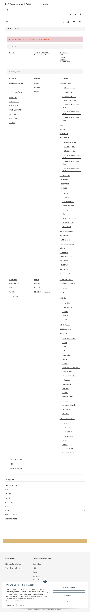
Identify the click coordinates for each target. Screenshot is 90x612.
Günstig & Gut (67, 307)
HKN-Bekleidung (65, 329)
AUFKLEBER (64, 269)
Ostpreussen (66, 384)
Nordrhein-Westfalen (69, 376)
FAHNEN (62, 129)
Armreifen (65, 197)
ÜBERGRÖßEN (17, 92)
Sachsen (65, 392)
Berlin (64, 347)
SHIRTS (11, 87)
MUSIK (7, 510)
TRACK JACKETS (14, 106)
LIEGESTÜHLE (64, 184)
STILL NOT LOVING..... (67, 418)
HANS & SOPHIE (67, 436)
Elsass (64, 359)
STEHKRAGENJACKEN (16, 83)
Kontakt (45, 4)
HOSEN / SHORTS (15, 110)
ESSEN (62, 125)
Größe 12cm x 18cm (69, 88)
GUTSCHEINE (64, 261)
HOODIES (12, 114)
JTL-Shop (37, 609)
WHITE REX (8, 506)
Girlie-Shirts (66, 303)
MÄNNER (12, 292)
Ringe (64, 214)
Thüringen (65, 413)
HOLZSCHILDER (65, 138)
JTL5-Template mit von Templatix (52, 609)
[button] (45, 10)
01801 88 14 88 (33, 4)
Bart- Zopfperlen (68, 201)
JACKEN (12, 122)
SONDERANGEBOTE (16, 460)
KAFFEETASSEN (65, 175)
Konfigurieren (69, 595)
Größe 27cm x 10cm (69, 96)
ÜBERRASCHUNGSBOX (67, 231)
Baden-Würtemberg (69, 338)
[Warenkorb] (81, 14)
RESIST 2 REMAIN (16, 468)
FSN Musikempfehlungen (42, 292)
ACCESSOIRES (9, 502)
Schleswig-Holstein (68, 405)
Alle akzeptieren (69, 588)
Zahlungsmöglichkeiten (42, 52)
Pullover (65, 316)
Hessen (64, 363)
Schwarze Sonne (67, 222)
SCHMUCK (63, 188)
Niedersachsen (67, 372)
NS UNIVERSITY (65, 333)
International (38, 288)
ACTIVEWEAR (14, 284)
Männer (65, 293)
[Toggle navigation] (7, 21)
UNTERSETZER (64, 236)
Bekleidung (63, 298)
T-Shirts (65, 320)
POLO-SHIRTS (14, 102)
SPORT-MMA (13, 296)
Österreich (66, 380)
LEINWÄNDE (64, 180)
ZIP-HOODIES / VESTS (16, 118)
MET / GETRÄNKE (65, 273)
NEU (11, 464)
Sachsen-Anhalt (67, 397)
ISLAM (64, 440)
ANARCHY (65, 423)
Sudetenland (66, 409)
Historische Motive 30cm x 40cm (71, 119)
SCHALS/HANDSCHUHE (68, 244)
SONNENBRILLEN (65, 257)
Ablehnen (68, 602)
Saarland (65, 388)
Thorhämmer (66, 226)
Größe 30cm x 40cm (69, 101)
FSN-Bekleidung (65, 325)
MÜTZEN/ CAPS (65, 240)
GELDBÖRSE (64, 133)
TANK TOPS (13, 97)
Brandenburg (66, 355)
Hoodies (65, 311)
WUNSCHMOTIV (68, 453)
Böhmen (65, 351)
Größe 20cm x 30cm (69, 92)
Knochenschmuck (68, 206)
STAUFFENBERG (67, 448)
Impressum (63, 59)
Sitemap (62, 57)
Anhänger (65, 193)
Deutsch (37, 284)
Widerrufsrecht (65, 62)
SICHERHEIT (64, 252)
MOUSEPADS (64, 265)
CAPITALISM (66, 428)
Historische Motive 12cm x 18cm (71, 106)
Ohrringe (65, 210)
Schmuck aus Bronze (69, 218)
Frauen (64, 289)
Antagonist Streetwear (67, 284)
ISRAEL (64, 444)
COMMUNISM (67, 432)
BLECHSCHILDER (65, 83)
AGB (61, 55)
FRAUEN (12, 288)
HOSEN (36, 91)
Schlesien (65, 401)
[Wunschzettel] (75, 14)
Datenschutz (64, 52)
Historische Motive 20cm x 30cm (71, 112)
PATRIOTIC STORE (11, 519)
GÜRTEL (62, 248)
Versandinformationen (42, 55)
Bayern (64, 342)
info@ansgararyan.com (15, 4)
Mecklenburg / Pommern (70, 367)
